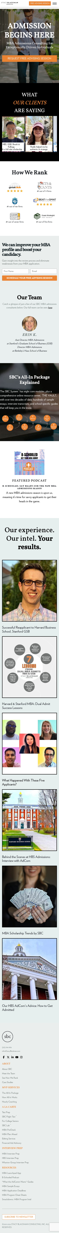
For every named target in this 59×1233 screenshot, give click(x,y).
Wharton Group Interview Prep (15, 1162)
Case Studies (7, 1082)
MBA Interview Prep (10, 1154)
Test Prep (6, 1112)
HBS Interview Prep (10, 1158)
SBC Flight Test (9, 1117)
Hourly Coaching (9, 1102)
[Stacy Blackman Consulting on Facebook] (3, 1057)
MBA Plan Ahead (9, 1134)
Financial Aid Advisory (11, 1143)
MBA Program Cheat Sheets (14, 1195)
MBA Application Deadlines (14, 1191)
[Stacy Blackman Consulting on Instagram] (21, 1057)
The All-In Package (10, 1093)
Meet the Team (8, 1073)
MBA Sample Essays (11, 1186)
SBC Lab (6, 1125)
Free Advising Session (40, 3)
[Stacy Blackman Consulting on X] (8, 1057)
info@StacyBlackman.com (11, 1051)
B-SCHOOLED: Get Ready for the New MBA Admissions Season (29, 487)
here (50, 307)
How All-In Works (9, 1097)
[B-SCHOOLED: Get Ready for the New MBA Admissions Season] (29, 462)
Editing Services (8, 1139)
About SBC (7, 1069)
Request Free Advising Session (29, 58)
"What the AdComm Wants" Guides (17, 1182)
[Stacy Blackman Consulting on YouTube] (17, 1057)
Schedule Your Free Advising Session (29, 278)
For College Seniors (10, 1121)
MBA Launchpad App (11, 1173)
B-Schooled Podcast (10, 1177)
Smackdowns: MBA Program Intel (16, 1199)
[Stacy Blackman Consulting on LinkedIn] (12, 1057)
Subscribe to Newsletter (18, 1217)
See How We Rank (10, 1078)
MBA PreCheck (9, 1130)
